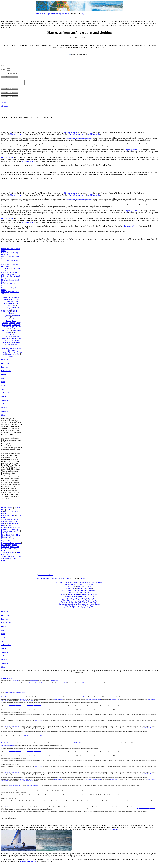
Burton (8, 321)
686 (4, 315)
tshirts (3, 415)
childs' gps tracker (94, 134)
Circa (3, 319)
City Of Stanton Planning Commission (11, 726)
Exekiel (8, 307)
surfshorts (4, 396)
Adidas (8, 315)
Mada (4, 330)
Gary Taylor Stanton (9, 692)
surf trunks (4, 400)
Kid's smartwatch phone (87, 682)
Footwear (4, 367)
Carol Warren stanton (76, 134)
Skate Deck (6, 342)
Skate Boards (15, 342)
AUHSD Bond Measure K (55, 738)
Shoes (3, 385)
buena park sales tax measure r (40, 738)
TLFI (19, 348)
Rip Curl (18, 338)
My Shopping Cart (57, 14)
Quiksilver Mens (15, 336)
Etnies (14, 305)
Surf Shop (12, 348)
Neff (14, 332)
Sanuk (17, 340)
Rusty (12, 340)
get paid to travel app (114, 699)
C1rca (14, 321)
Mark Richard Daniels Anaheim (8, 745)
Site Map (4, 102)
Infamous (5, 327)
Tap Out (5, 348)
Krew (11, 356)
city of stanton (15, 682)
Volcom (4, 352)
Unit (9, 350)
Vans (13, 350)
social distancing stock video (15, 705)
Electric (4, 303)
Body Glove (17, 319)
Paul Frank (15, 297)
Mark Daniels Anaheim (6, 742)
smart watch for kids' (62, 682)
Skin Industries (8, 344)
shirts (3, 382)
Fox (18, 307)
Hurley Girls (6, 325)
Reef (17, 299)
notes (3, 85)
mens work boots (113, 829)
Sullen (11, 346)
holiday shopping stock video (47, 696)
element (11, 303)
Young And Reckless (12, 353)
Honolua (12, 323)
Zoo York (16, 354)
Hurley (18, 323)
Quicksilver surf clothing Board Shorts (9, 265)
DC (8, 311)
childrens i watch (38, 720)
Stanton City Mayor (5, 696)
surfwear (4, 404)
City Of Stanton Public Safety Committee (146, 727)
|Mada (6, 299)
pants (3, 378)
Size (2, 66)
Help (82, 14)
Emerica (18, 303)
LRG (9, 330)
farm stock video (27, 161)
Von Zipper (12, 352)
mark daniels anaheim (20, 692)
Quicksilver (9, 301)
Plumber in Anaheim (17, 134)
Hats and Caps (6, 371)
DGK (13, 311)
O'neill (16, 301)
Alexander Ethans (15, 680)
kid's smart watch (128, 226)
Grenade (5, 323)
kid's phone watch (70, 132)
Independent (16, 325)
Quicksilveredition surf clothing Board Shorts (9, 273)
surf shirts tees (6, 393)
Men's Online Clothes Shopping (28, 735)
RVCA (6, 340)
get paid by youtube (131, 150)
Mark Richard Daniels (78, 742)
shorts (3, 389)
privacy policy (6, 106)
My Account (40, 14)
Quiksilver (7, 297)
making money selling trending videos (79, 138)
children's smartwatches (8, 709)
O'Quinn (5, 336)
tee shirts (4, 408)
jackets (3, 374)
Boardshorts (5, 363)
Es (4, 307)
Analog (11, 299)
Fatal (14, 307)
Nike (5, 334)
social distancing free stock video (34, 705)
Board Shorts (5, 360)
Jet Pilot (18, 327)
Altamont (7, 317)
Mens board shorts (7, 157)
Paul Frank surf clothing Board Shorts (9, 254)
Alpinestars (16, 315)
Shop (67, 14)
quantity (4, 69)
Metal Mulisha (84, 598)
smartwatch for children (28, 861)
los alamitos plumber (81, 696)
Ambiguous (15, 317)
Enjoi (8, 305)
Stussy (17, 344)
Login (48, 14)
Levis (14, 329)
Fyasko (11, 309)
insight (12, 327)
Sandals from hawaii (58, 699)
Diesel (11, 313)
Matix (14, 330)
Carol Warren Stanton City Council (36, 682)
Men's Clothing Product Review (26, 700)
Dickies (18, 311)
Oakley (11, 334)
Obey (17, 334)
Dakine (3, 311)
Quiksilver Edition (8, 338)
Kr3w (9, 329)
